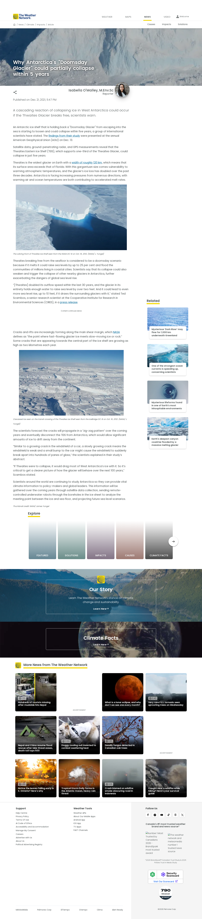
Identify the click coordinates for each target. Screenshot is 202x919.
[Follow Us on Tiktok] (168, 815)
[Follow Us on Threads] (175, 815)
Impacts (41, 24)
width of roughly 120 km (87, 162)
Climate (30, 24)
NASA (116, 332)
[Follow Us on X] (182, 815)
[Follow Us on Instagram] (154, 815)
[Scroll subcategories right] (173, 541)
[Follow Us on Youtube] (161, 815)
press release (69, 302)
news (21, 24)
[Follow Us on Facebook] (148, 815)
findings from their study (64, 136)
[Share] (15, 92)
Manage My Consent (26, 830)
